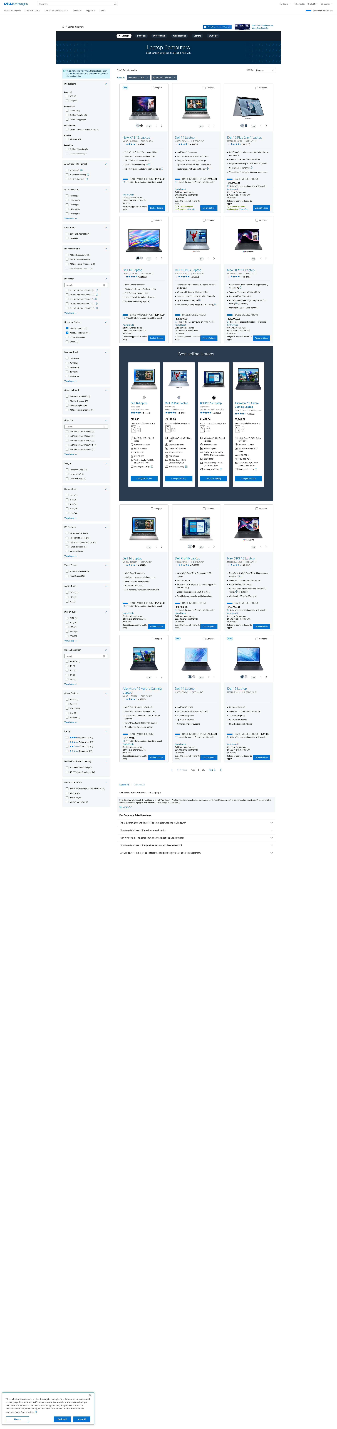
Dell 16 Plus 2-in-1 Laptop (244, 137)
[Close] (90, 1395)
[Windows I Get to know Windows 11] (217, 27)
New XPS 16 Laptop (241, 558)
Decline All (62, 1419)
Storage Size (70, 489)
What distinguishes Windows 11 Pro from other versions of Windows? (153, 823)
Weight (67, 463)
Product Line (70, 84)
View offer (191, 209)
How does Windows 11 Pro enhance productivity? (143, 830)
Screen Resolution (72, 650)
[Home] (63, 27)
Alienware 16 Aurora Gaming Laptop (247, 404)
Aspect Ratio (70, 586)
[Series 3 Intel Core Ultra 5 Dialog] (97, 308)
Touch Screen (70, 565)
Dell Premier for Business (323, 10)
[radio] (137, 125)
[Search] (104, 285)
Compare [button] (158, 88)
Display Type (70, 612)
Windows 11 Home (162, 77)
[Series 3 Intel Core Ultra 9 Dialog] (96, 299)
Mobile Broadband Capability (77, 761)
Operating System (72, 322)
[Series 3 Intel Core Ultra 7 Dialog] (97, 304)
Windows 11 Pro (136, 77)
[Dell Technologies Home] (16, 4)
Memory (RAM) (71, 352)
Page (192, 770)
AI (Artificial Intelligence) (75, 164)
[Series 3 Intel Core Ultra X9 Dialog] (97, 290)
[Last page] (221, 770)
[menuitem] (33, 11)
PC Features (70, 527)
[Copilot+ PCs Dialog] (87, 179)
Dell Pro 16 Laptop (211, 403)
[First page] (172, 770)
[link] (299, 4)
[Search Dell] (115, 4)
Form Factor (70, 227)
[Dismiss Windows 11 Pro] (147, 77)
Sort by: (250, 70)
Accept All (82, 1419)
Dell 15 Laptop (132, 270)
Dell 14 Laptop (185, 137)
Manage (17, 1419)
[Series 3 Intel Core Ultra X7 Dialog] (97, 295)
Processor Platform (73, 782)
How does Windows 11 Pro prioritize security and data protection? (151, 845)
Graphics (68, 420)
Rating (67, 731)
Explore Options (156, 208)
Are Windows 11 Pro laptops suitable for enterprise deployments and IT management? (160, 853)
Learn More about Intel (260, 28)
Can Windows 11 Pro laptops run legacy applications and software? (152, 838)
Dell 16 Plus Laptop (188, 270)
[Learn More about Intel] (242, 26)
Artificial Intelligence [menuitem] (12, 10)
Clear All (121, 77)
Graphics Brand (71, 390)
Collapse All (139, 784)
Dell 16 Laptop (139, 403)
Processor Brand (72, 248)
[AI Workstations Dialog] (88, 175)
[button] (286, 4)
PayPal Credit (128, 195)
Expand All (124, 784)
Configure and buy (144, 479)
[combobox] (77, 4)
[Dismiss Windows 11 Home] (174, 77)
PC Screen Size (71, 189)
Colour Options (71, 693)
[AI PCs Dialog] (81, 170)
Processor (69, 278)
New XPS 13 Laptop (136, 137)
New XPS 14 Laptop (241, 270)
